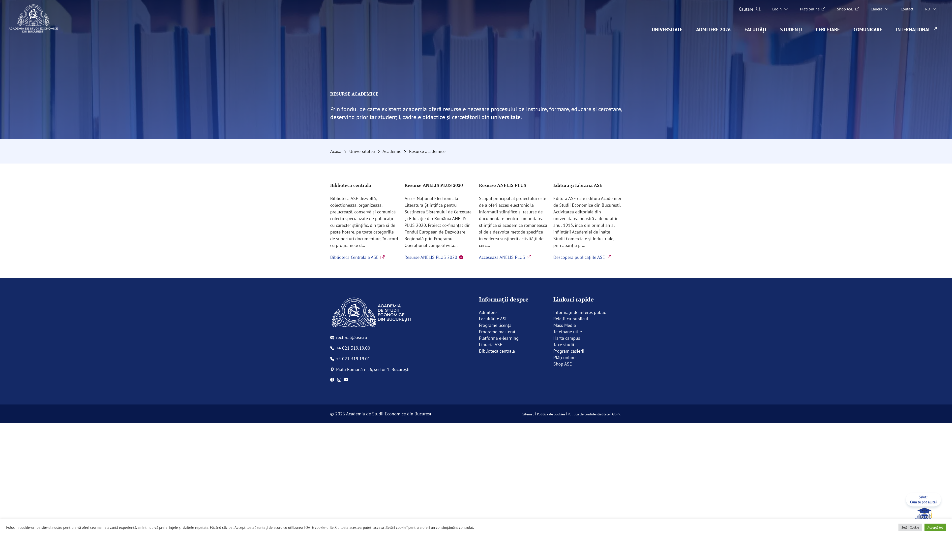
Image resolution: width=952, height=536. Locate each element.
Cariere (876, 8)
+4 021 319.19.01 (353, 359)
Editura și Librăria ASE (577, 185)
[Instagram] (339, 380)
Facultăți (755, 29)
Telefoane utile (567, 332)
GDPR (616, 414)
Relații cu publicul (570, 319)
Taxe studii (563, 344)
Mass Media (564, 325)
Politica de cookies (551, 414)
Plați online (810, 8)
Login (777, 8)
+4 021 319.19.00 (353, 348)
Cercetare (828, 29)
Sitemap (528, 414)
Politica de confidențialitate (589, 414)
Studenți (791, 29)
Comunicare (868, 29)
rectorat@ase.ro (351, 337)
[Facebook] (332, 380)
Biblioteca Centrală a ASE (354, 257)
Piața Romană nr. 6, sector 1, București (373, 369)
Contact (907, 8)
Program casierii (568, 351)
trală (510, 351)
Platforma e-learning (499, 338)
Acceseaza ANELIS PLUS (502, 257)
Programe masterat (497, 332)
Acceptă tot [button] (935, 527)
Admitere (488, 312)
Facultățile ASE (493, 319)
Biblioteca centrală (350, 185)
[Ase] (401, 313)
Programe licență (495, 325)
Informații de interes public (579, 312)
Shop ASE (845, 8)
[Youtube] (346, 380)
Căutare (746, 9)
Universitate (667, 29)
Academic (392, 151)
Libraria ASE (490, 344)
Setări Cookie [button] (910, 527)
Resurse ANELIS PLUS (502, 185)
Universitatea (362, 151)
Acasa (335, 151)
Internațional (913, 29)
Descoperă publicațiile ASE (579, 257)
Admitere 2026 (713, 29)
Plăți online (564, 357)
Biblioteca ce (491, 351)
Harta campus (566, 338)
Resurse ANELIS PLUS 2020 (434, 185)
